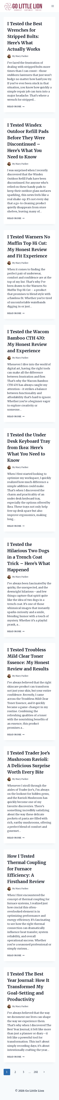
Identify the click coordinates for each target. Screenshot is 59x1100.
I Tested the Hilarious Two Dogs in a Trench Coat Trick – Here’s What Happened (28, 557)
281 (36, 1072)
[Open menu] (52, 6)
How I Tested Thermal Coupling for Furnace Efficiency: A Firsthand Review (26, 868)
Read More (16, 106)
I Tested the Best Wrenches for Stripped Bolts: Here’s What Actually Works (24, 36)
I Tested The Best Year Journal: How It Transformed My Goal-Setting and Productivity (28, 986)
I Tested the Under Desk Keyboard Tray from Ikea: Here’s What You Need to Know (28, 447)
